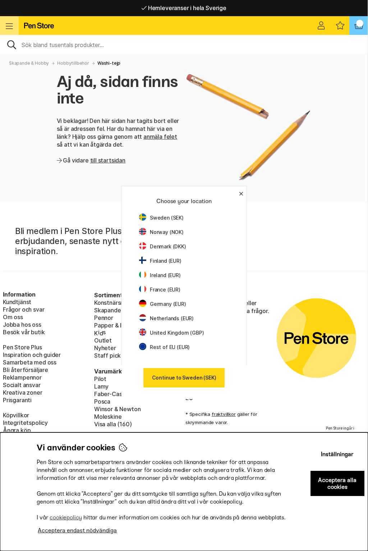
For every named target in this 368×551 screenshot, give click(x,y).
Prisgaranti (17, 400)
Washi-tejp (108, 63)
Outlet (103, 340)
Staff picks (109, 355)
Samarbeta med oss (29, 362)
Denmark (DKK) (168, 246)
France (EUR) (165, 289)
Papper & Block (114, 325)
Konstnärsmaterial (118, 302)
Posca (102, 401)
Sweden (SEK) (167, 218)
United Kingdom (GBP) (177, 333)
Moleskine (107, 416)
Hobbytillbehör (73, 63)
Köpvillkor (16, 415)
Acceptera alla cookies (337, 483)
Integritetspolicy (25, 422)
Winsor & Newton (117, 409)
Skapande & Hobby (29, 63)
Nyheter (105, 348)
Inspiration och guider (32, 354)
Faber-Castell (112, 394)
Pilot (100, 378)
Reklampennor (22, 377)
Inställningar (337, 454)
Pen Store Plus (22, 347)
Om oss (13, 317)
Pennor (103, 317)
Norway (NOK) (167, 232)
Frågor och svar (23, 309)
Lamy (101, 386)
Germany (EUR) (168, 304)
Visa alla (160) (113, 424)
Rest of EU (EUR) (170, 347)
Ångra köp (17, 430)
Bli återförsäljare (25, 369)
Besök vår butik (24, 332)
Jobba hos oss (22, 324)
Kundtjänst (17, 302)
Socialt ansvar (22, 385)
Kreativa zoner (22, 392)
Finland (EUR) (165, 261)
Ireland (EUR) (165, 275)
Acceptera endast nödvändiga (77, 530)
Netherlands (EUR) (172, 318)
